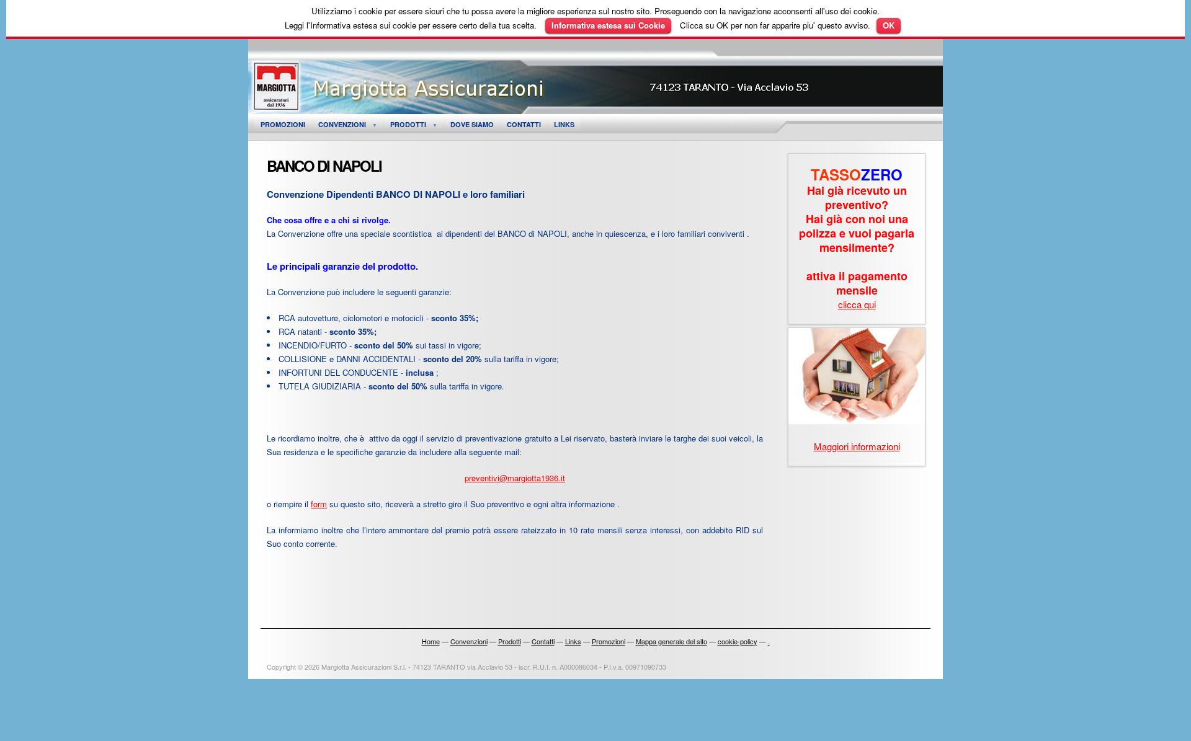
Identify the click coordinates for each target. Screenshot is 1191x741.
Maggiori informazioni (857, 446)
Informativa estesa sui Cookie (608, 25)
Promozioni (283, 124)
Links (564, 124)
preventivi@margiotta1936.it (515, 478)
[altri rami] (856, 420)
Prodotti (408, 124)
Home (431, 641)
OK (888, 25)
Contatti (524, 124)
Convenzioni (342, 124)
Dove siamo (472, 124)
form (319, 504)
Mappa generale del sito (671, 641)
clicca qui (857, 304)
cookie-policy (737, 641)
